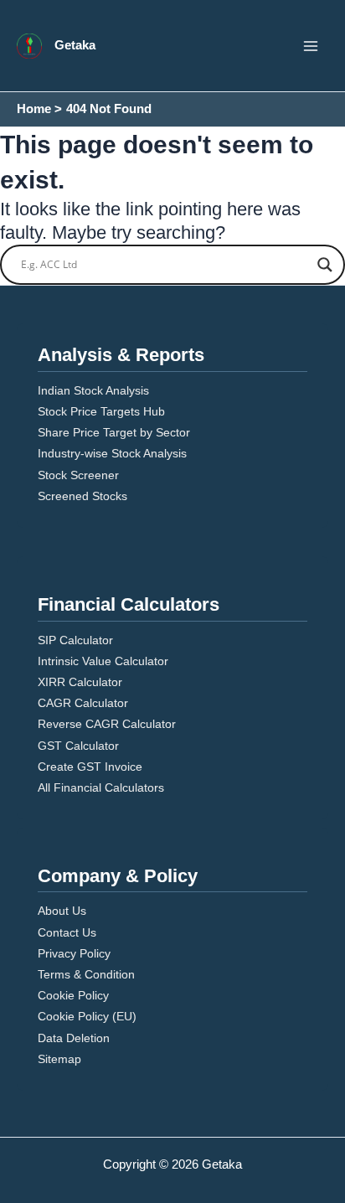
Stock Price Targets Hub (101, 411)
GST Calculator (78, 745)
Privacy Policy (74, 953)
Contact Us (67, 932)
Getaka (74, 45)
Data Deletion (74, 1038)
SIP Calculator (75, 640)
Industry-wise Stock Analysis (112, 453)
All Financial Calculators (101, 787)
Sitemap (59, 1059)
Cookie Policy (73, 995)
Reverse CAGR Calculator (107, 724)
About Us (62, 910)
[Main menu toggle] (310, 46)
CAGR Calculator (83, 703)
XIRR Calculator (80, 682)
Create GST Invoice (90, 766)
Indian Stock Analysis (93, 390)
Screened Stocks (82, 496)
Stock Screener (78, 475)
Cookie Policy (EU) (87, 1016)
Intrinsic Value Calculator (103, 661)
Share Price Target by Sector (114, 432)
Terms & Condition (86, 974)
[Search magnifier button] (325, 264)
